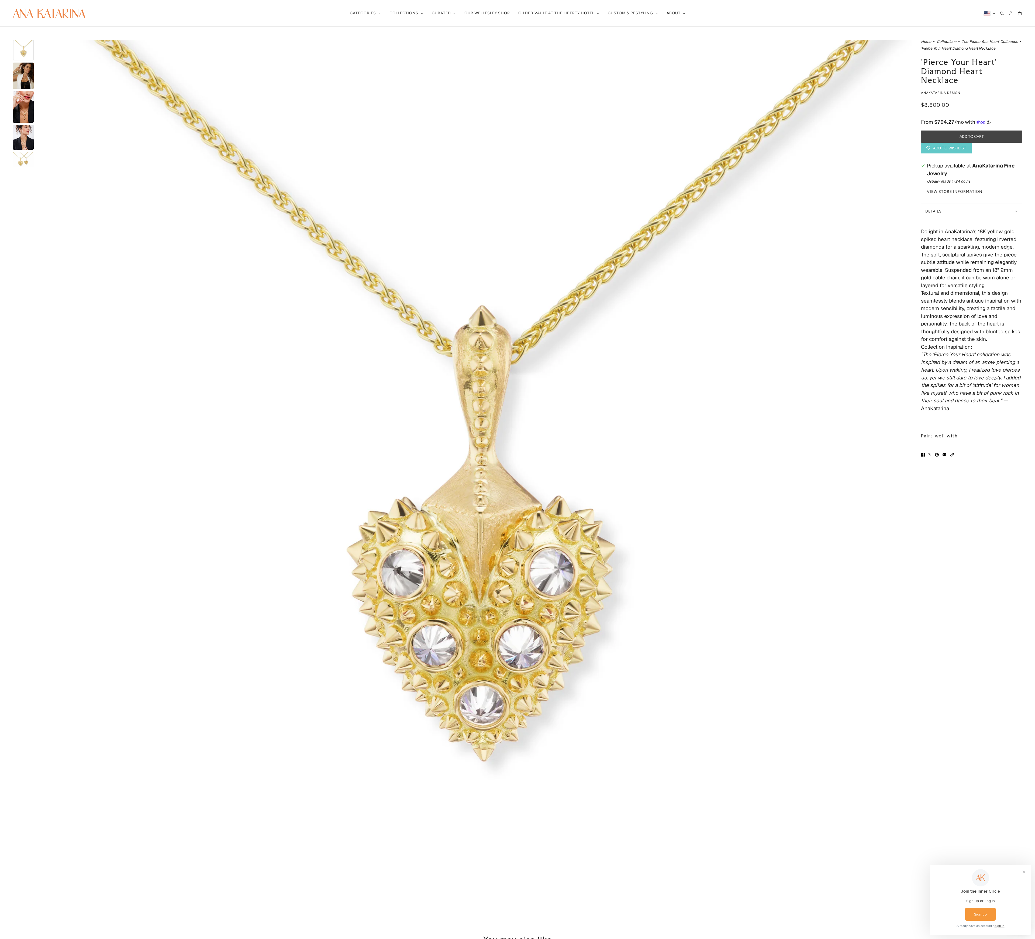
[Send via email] (944, 455)
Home (926, 42)
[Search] (1002, 13)
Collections (946, 42)
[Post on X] (929, 454)
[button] (952, 455)
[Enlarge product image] (477, 474)
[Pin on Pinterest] (937, 455)
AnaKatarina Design (940, 93)
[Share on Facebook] (923, 455)
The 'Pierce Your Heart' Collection (990, 42)
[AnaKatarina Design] (49, 13)
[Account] (1011, 13)
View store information (954, 192)
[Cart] (1019, 13)
